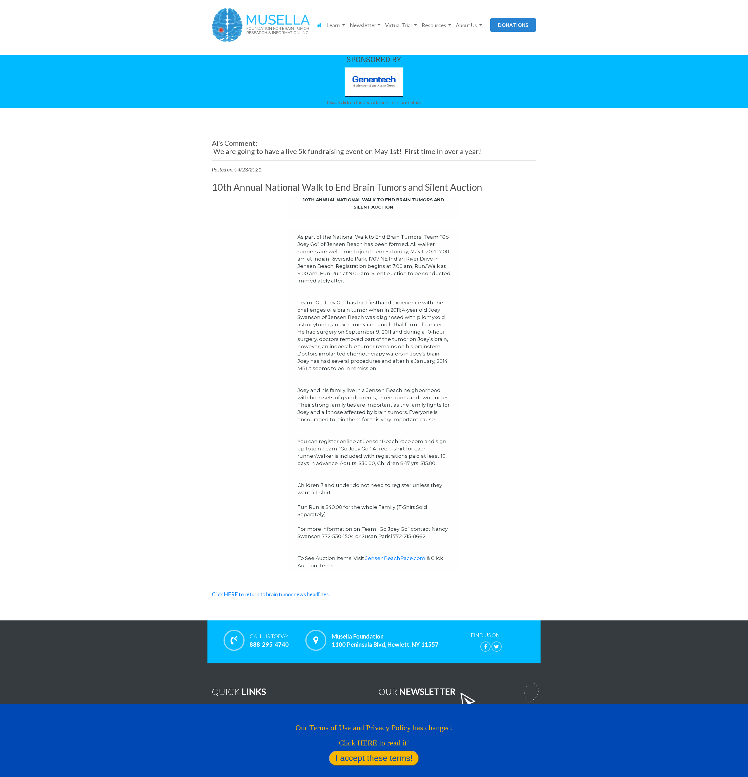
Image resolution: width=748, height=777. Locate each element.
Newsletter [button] (363, 25)
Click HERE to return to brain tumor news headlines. (271, 594)
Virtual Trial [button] (399, 25)
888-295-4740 (269, 640)
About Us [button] (467, 25)
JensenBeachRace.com (395, 558)
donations (513, 25)
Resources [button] (434, 25)
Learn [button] (333, 25)
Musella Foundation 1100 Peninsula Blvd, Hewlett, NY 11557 (385, 640)
